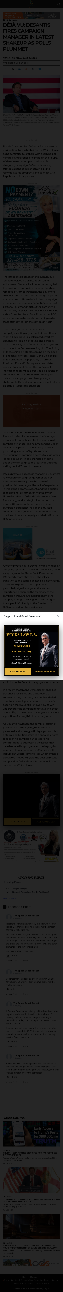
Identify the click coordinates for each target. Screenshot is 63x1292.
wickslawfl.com (45, 671)
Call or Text (17, 671)
